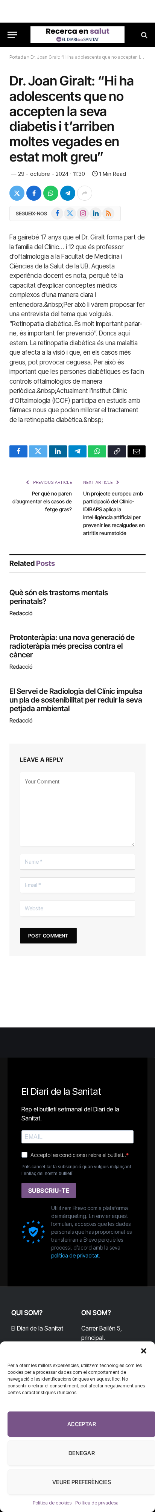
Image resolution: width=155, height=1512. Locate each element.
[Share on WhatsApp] (50, 193)
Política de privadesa (97, 1503)
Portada (17, 57)
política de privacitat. (75, 1255)
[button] (143, 1351)
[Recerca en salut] (77, 35)
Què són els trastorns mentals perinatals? (58, 597)
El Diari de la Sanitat (37, 1328)
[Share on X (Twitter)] (16, 193)
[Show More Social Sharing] (84, 193)
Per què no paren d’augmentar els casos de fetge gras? (42, 501)
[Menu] (12, 34)
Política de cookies (52, 1503)
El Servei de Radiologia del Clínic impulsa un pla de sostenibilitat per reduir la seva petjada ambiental (76, 700)
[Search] (143, 34)
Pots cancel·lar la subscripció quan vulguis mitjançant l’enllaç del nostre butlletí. (76, 1170)
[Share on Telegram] (67, 193)
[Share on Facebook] (33, 193)
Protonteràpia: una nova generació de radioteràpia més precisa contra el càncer (72, 646)
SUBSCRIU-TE (48, 1190)
